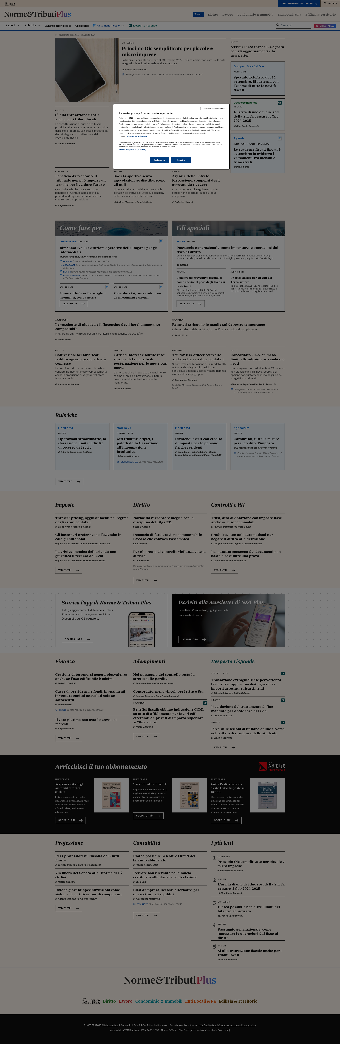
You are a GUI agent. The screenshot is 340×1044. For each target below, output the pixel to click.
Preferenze (159, 160)
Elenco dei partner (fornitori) (132, 150)
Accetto (181, 160)
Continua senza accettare (213, 109)
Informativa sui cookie (137, 136)
